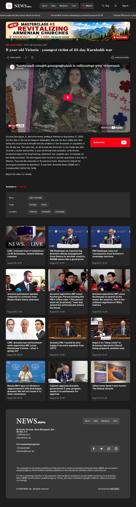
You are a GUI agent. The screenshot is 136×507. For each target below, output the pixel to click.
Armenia (33, 212)
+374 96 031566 (23, 448)
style (53, 6)
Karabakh (46, 212)
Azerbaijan (60, 212)
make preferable (122, 57)
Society (33, 205)
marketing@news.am (25, 451)
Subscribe (99, 142)
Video (44, 205)
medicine (64, 6)
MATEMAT (115, 489)
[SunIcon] (115, 6)
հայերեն (22, 187)
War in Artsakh (14, 45)
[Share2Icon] (26, 57)
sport (44, 6)
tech (74, 6)
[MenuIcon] (9, 6)
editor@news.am (23, 438)
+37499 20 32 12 (23, 435)
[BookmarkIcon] (32, 57)
